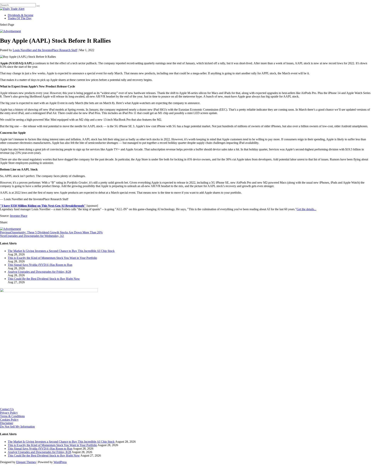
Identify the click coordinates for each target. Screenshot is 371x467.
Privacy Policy (9, 412)
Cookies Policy (9, 419)
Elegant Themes (26, 462)
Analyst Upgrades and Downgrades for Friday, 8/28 (39, 271)
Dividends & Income (20, 15)
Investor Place (18, 215)
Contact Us (7, 409)
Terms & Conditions (12, 416)
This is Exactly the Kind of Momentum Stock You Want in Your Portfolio (52, 257)
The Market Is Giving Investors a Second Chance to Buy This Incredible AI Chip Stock (61, 251)
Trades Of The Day (19, 18)
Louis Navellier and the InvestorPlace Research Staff (45, 50)
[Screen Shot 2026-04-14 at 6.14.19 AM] (49, 291)
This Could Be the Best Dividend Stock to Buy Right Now (44, 278)
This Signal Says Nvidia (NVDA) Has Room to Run (40, 264)
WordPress (60, 462)
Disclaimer (6, 423)
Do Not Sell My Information (17, 426)
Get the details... (306, 209)
